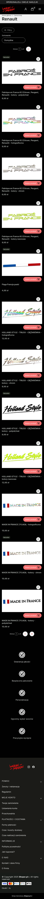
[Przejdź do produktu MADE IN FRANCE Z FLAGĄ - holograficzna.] (22, 504)
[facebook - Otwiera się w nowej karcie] (33, 767)
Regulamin (6, 792)
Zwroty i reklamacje (10, 786)
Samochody (18, 15)
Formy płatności (9, 825)
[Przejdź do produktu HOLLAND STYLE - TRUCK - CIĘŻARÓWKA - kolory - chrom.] (22, 360)
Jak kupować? (8, 852)
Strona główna (6, 15)
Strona (15, 49)
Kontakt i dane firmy (11, 863)
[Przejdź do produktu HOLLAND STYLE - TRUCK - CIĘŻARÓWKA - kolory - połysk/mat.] (22, 408)
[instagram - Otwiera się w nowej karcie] (28, 767)
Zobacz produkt (30, 87)
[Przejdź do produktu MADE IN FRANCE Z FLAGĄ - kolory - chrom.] (22, 552)
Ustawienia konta (9, 808)
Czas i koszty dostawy (12, 830)
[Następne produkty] (25, 633)
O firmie (5, 868)
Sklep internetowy (21, 896)
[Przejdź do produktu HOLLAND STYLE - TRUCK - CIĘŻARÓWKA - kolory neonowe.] (22, 456)
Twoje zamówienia (10, 803)
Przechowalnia (8, 813)
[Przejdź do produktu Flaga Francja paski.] (22, 264)
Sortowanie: (6, 35)
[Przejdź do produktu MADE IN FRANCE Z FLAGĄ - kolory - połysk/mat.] (22, 600)
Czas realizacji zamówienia (14, 835)
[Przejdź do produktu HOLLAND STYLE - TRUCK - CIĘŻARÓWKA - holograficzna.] (22, 312)
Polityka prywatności (11, 846)
